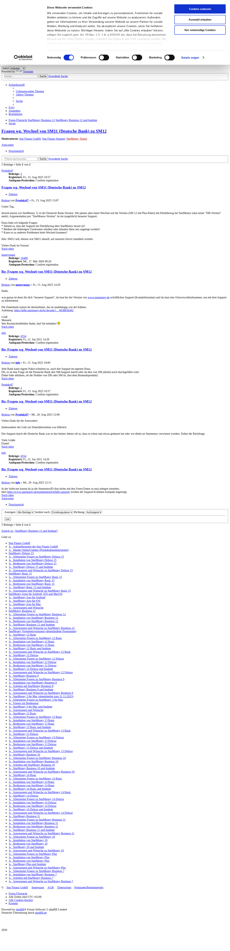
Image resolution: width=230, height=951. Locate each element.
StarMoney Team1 (76, 138)
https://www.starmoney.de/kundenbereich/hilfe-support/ (38, 491)
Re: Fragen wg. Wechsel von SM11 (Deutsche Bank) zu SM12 (46, 271)
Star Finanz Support (53, 138)
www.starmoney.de (99, 297)
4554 (23, 336)
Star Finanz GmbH (30, 138)
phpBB (20, 909)
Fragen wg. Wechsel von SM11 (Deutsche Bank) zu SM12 (54, 131)
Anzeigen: (10, 512)
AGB (50, 887)
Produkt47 (7, 170)
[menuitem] (30, 91)
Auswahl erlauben (200, 19)
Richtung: (80, 512)
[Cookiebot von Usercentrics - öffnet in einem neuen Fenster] (23, 57)
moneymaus (8, 254)
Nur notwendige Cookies (200, 30)
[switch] (104, 57)
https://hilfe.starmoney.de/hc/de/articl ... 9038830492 (43, 310)
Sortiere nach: (43, 512)
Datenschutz (64, 887)
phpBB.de (41, 912)
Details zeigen (190, 57)
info (3, 332)
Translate (28, 71)
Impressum (38, 887)
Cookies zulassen (200, 8)
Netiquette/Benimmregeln (88, 887)
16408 (24, 258)
